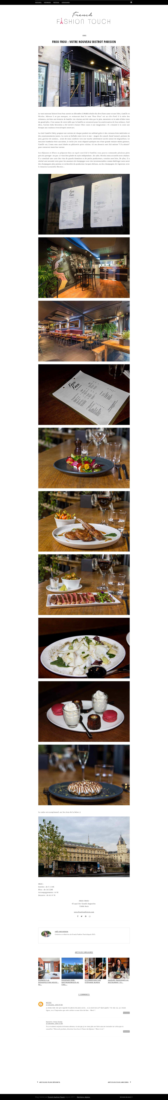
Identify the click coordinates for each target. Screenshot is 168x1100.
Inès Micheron (61, 931)
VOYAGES (47, 2)
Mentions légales (83, 1097)
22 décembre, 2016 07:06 (54, 1005)
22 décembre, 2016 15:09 (54, 1023)
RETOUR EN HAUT (125, 1097)
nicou (48, 1003)
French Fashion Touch (56, 1097)
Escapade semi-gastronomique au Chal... (70, 982)
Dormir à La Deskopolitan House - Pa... (48, 982)
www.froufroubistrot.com (84, 912)
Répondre (126, 1012)
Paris (84, 35)
